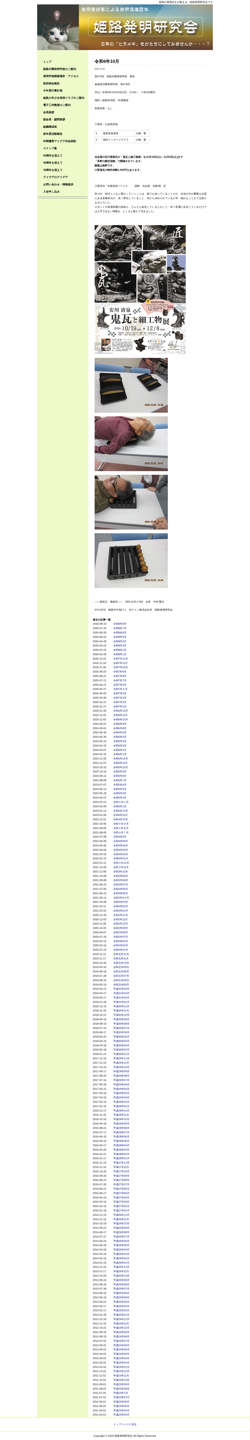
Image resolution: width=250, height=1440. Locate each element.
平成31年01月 (121, 1001)
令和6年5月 (119, 736)
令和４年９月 (121, 823)
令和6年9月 (119, 723)
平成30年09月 (121, 1019)
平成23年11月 (121, 1375)
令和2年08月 (120, 932)
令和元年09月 (121, 967)
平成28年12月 (121, 1110)
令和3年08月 (120, 880)
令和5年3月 (119, 797)
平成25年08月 (121, 1284)
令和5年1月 (119, 806)
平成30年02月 (121, 1049)
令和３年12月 (121, 862)
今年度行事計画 (52, 90)
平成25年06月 (121, 1293)
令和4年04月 (120, 845)
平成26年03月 (121, 1253)
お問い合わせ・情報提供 (58, 184)
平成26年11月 (121, 1219)
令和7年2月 (119, 702)
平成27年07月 (121, 1184)
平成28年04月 (121, 1145)
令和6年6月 (119, 732)
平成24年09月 (121, 1332)
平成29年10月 (121, 1067)
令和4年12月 (120, 810)
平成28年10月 (121, 1119)
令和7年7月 (119, 680)
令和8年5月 (119, 636)
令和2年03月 (120, 941)
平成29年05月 (121, 1088)
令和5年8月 (119, 775)
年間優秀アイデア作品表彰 (59, 141)
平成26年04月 (121, 1249)
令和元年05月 (121, 984)
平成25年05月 (121, 1297)
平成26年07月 (121, 1236)
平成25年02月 (121, 1310)
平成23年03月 (121, 1414)
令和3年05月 (120, 893)
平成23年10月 (121, 1379)
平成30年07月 (121, 1028)
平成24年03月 (121, 1358)
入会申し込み (51, 191)
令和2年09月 (120, 928)
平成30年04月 (121, 1041)
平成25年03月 (121, 1306)
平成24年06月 (121, 1345)
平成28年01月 (121, 1158)
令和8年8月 (119, 623)
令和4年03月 (120, 849)
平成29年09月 (121, 1071)
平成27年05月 (121, 1193)
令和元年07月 (121, 975)
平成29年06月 (121, 1084)
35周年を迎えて (53, 169)
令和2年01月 (120, 949)
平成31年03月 (121, 993)
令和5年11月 (120, 762)
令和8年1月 (119, 654)
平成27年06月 (121, 1188)
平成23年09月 (121, 1384)
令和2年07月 (120, 936)
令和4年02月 (120, 854)
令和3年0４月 (121, 897)
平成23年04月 (121, 1410)
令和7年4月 (119, 693)
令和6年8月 (119, 728)
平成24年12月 (121, 1319)
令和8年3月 (119, 645)
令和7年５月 (120, 688)
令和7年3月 (119, 697)
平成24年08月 (121, 1336)
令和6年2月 (119, 749)
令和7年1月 (119, 706)
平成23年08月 (121, 1388)
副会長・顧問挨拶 (54, 119)
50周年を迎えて (53, 155)
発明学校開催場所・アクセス (61, 76)
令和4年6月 (119, 836)
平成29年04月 (121, 1093)
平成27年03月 (121, 1201)
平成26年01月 (121, 1262)
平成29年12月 (121, 1058)
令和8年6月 (119, 632)
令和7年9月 (119, 671)
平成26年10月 (121, 1223)
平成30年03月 (121, 1045)
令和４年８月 (121, 828)
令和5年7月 (119, 780)
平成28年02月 (121, 1154)
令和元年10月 (121, 962)
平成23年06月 (121, 1401)
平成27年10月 (121, 1171)
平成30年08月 (121, 1023)
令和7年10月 (120, 667)
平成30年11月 (121, 1010)
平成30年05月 (121, 1036)
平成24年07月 (121, 1340)
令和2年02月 (120, 945)
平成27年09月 (121, 1175)
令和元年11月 (121, 958)
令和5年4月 (119, 793)
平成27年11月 (121, 1167)
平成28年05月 (121, 1140)
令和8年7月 (119, 628)
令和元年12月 (121, 954)
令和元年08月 (121, 971)
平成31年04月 (121, 988)
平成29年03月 (121, 1097)
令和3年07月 (120, 884)
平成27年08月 (121, 1180)
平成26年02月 (121, 1258)
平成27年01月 (121, 1210)
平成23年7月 (120, 1392)
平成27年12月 (121, 1162)
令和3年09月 (120, 875)
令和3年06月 (120, 888)
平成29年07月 (121, 1080)
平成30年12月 (121, 1006)
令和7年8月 (119, 676)
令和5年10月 (120, 767)
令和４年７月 (121, 832)
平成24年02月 (121, 1362)
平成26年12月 (121, 1214)
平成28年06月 (121, 1136)
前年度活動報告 (52, 133)
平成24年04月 (121, 1353)
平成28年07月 (121, 1132)
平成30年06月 (121, 1032)
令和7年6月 (119, 684)
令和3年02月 (120, 906)
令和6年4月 (119, 741)
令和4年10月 (120, 819)
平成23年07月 (121, 1397)
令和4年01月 (120, 858)
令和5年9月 (119, 771)
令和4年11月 (120, 814)
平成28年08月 (121, 1127)
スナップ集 (50, 148)
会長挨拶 (48, 112)
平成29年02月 (121, 1101)
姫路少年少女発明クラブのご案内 (63, 97)
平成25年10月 (121, 1275)
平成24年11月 (121, 1323)
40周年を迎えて (53, 162)
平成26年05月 (121, 1245)
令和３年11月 (121, 867)
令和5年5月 (119, 789)
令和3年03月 (120, 901)
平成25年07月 (121, 1288)
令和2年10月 (120, 923)
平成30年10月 (121, 1014)
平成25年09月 (121, 1280)
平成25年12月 (121, 1266)
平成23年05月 (121, 1406)
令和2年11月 (120, 919)
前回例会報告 (51, 83)
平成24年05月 (121, 1349)
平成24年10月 (121, 1327)
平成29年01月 (121, 1106)
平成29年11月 (121, 1062)
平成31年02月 (121, 997)
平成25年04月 (121, 1301)
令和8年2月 (119, 649)
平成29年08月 (121, 1075)
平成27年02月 (121, 1206)
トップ (47, 61)
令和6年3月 (119, 745)
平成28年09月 (121, 1123)
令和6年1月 (119, 754)
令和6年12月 (120, 710)
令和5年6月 (119, 784)
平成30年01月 (121, 1054)
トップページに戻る (125, 1424)
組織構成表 (50, 126)
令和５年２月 (121, 802)
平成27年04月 (121, 1197)
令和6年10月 (120, 719)
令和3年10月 (120, 871)
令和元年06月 (121, 980)
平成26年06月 (121, 1241)
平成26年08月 (121, 1232)
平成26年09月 (121, 1227)
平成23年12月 (121, 1371)
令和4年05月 (120, 841)
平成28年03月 (121, 1149)
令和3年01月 (120, 910)
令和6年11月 (120, 715)
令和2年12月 (120, 915)
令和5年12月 (120, 758)
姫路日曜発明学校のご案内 (59, 68)
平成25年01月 (121, 1314)
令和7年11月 (120, 663)
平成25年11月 (121, 1271)
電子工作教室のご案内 (57, 104)
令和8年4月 (119, 641)
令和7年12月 (120, 658)
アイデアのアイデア (55, 177)
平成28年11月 (121, 1114)
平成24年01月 (121, 1366)
